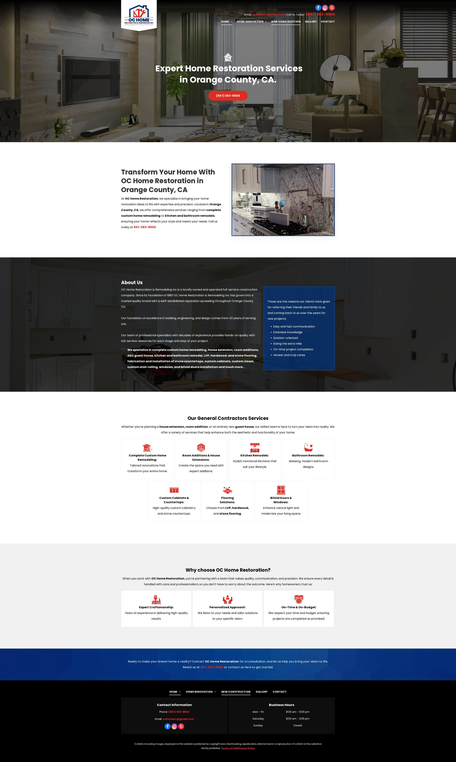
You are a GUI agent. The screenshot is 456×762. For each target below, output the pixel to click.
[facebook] (318, 8)
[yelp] (332, 8)
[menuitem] (224, 21)
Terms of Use (229, 748)
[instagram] (325, 8)
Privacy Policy (246, 748)
